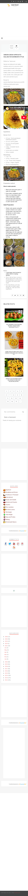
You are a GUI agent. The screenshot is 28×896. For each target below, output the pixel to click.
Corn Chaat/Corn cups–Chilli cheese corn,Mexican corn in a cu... (14, 353)
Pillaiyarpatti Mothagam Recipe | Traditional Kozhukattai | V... (14, 326)
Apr (6, 652)
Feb (6, 656)
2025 (6, 639)
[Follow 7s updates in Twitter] (10, 543)
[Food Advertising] (14, 590)
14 (20, 398)
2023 (6, 643)
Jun (6, 647)
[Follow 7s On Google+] (18, 543)
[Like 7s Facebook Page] (6, 543)
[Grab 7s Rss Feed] (14, 547)
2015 (6, 673)
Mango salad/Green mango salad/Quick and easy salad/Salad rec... (14, 380)
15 (8, 401)
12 (11, 398)
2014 (6, 675)
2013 (6, 677)
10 (21, 395)
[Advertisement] (14, 22)
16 (12, 401)
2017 (6, 668)
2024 (6, 641)
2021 (6, 645)
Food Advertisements (13, 530)
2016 (6, 671)
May (6, 650)
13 (16, 398)
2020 (6, 662)
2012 (6, 680)
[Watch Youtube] (14, 543)
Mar (6, 654)
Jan (6, 659)
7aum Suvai (17, 892)
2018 (6, 666)
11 (7, 398)
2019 (6, 664)
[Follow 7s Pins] (22, 543)
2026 (6, 636)
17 (16, 401)
